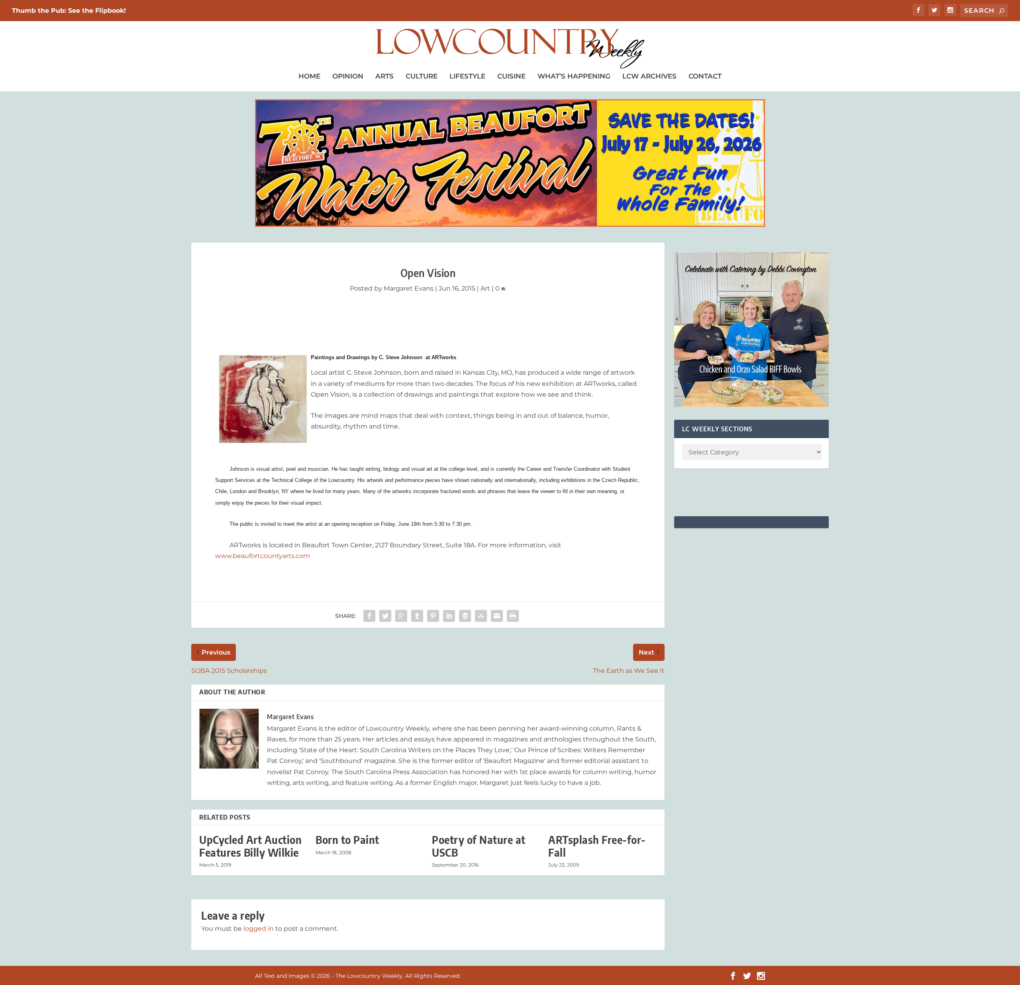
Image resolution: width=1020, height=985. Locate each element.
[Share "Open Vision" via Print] (513, 616)
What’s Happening (573, 76)
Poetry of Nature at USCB (479, 846)
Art (485, 288)
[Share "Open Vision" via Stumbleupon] (481, 616)
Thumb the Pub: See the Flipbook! (69, 10)
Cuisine (511, 76)
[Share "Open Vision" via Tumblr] (417, 616)
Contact (705, 76)
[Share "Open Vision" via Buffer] (465, 616)
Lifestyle (467, 76)
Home (309, 76)
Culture (421, 76)
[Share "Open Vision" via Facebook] (369, 616)
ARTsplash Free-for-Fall (597, 846)
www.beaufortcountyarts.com (262, 556)
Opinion (347, 76)
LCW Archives (649, 76)
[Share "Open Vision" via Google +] (401, 616)
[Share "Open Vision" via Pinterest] (433, 616)
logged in (258, 928)
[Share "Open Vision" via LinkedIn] (449, 616)
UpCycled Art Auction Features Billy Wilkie (250, 846)
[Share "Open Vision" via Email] (497, 616)
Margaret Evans (409, 288)
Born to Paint (347, 839)
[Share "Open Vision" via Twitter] (385, 616)
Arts (384, 76)
